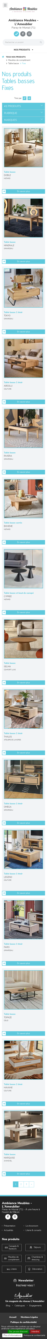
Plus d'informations (12, 1335)
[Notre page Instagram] (29, 33)
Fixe (24, 63)
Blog (8, 1306)
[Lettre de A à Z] (29, 98)
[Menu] (5, 5)
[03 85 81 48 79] (16, 33)
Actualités (8, 1230)
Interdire (35, 1331)
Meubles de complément (19, 60)
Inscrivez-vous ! (25, 1285)
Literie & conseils (33, 1230)
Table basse (13, 63)
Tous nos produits (16, 57)
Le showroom (32, 1226)
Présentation (9, 1226)
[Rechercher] (41, 42)
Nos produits (22, 50)
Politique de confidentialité (23, 1322)
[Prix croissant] (24, 98)
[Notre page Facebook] (22, 33)
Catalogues (20, 1306)
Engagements (35, 1306)
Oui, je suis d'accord (18, 1331)
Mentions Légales (29, 1317)
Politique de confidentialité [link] (34, 1335)
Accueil (12, 1317)
